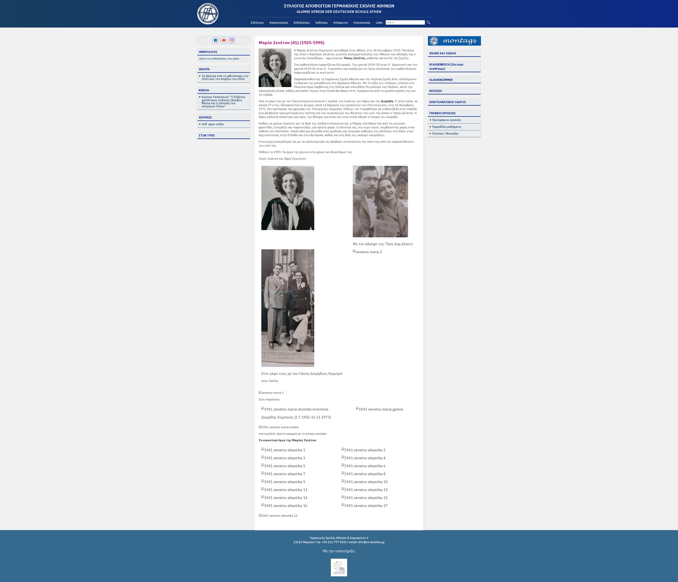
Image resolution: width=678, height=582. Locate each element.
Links (379, 22)
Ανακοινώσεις (278, 22)
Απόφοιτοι (340, 22)
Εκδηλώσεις (302, 22)
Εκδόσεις (322, 22)
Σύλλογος (257, 22)
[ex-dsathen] (207, 13)
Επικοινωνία (362, 22)
